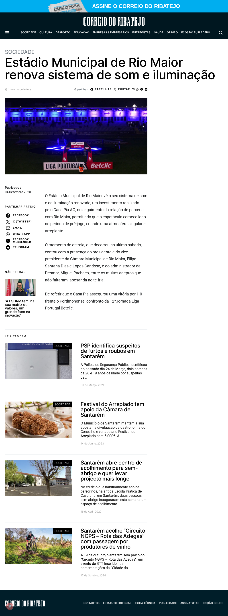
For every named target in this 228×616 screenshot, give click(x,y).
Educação (81, 32)
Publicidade (168, 603)
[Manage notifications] (9, 606)
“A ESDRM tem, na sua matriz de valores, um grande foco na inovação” (20, 308)
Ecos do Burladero (195, 32)
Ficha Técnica (145, 603)
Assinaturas (189, 603)
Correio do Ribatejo (103, 21)
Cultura (45, 32)
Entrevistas (141, 32)
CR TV (26, 45)
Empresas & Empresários (111, 32)
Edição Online (213, 603)
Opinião (172, 32)
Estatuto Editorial (117, 603)
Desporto (63, 32)
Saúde (158, 32)
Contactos (91, 603)
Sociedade (28, 32)
